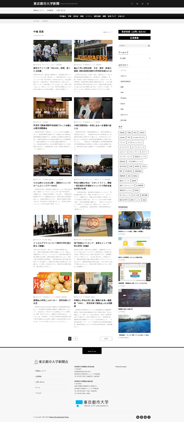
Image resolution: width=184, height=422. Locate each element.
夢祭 (121, 171)
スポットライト (89, 179)
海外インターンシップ (126, 185)
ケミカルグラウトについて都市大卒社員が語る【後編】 (52, 244)
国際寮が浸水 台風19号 (125, 309)
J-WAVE (141, 133)
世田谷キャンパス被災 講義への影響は (130, 231)
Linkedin (122, 137)
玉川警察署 (139, 185)
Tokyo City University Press (59, 417)
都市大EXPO (124, 200)
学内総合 (63, 16)
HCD (135, 133)
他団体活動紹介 (126, 81)
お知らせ (121, 16)
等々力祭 (136, 195)
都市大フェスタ (135, 200)
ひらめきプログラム (139, 137)
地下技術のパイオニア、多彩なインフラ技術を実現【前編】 (92, 244)
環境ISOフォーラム (126, 190)
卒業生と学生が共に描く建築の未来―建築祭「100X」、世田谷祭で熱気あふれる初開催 (93, 303)
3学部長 (122, 133)
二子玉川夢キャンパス (135, 161)
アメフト (46, 64)
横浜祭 (61, 179)
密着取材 (122, 176)
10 (75, 338)
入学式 (144, 166)
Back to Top (92, 351)
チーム (38, 387)
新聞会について (38, 10)
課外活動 (97, 16)
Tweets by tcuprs (120, 366)
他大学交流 (123, 166)
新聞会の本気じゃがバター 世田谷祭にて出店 (52, 301)
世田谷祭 (98, 64)
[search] (149, 45)
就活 (129, 176)
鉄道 (144, 200)
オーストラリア (124, 147)
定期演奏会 (138, 171)
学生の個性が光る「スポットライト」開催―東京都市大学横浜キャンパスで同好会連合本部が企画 (92, 186)
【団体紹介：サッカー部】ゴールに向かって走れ (133, 335)
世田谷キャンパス (90, 64)
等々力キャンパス (125, 195)
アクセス (39, 393)
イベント (89, 16)
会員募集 (50, 10)
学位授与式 (128, 171)
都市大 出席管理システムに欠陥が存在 (130, 257)
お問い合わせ (60, 10)
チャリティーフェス (126, 157)
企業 (45, 239)
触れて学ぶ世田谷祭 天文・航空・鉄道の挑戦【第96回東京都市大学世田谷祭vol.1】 (93, 69)
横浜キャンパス (53, 179)
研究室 (136, 190)
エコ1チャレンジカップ (135, 142)
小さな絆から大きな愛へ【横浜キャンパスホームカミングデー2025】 (52, 184)
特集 (81, 16)
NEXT (106, 338)
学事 (69, 16)
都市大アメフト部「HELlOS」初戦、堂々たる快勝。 (51, 69)
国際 (104, 16)
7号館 (129, 133)
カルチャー (123, 152)
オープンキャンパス (138, 147)
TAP (128, 137)
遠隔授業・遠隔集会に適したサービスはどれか (133, 283)
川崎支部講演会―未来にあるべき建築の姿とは (92, 126)
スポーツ (52, 64)
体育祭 (137, 166)
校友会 (75, 16)
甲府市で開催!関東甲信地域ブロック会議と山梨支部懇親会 (52, 126)
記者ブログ (112, 16)
